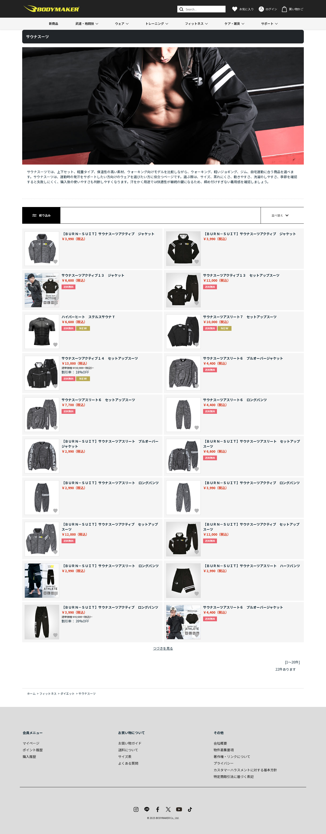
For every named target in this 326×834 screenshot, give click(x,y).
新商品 (53, 23)
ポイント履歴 (33, 749)
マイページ (31, 743)
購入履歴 (29, 756)
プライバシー (224, 763)
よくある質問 (128, 763)
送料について (128, 749)
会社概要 (220, 743)
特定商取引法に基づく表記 (234, 776)
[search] (181, 9)
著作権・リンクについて (232, 756)
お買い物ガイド (130, 743)
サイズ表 (124, 756)
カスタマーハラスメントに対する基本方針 (245, 769)
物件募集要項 (224, 749)
